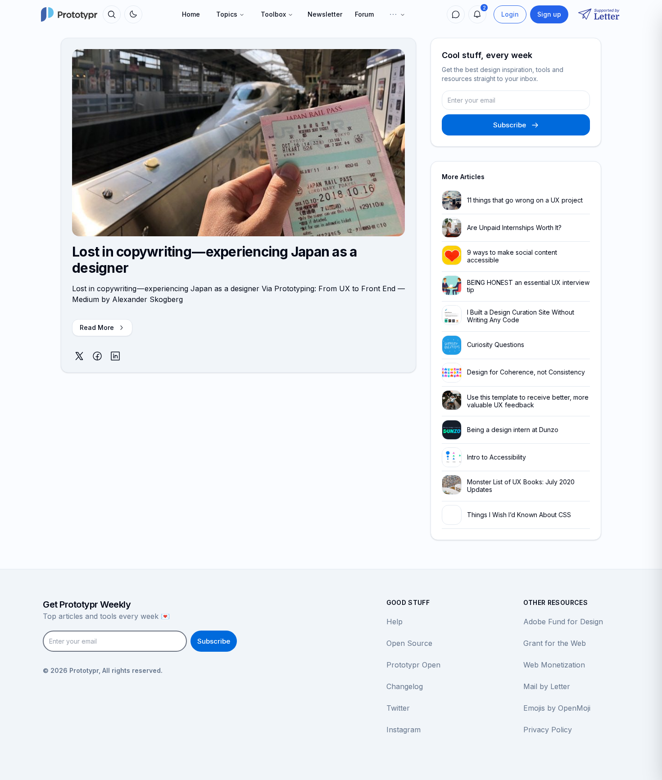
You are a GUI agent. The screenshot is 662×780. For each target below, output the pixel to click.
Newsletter (325, 14)
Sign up (549, 14)
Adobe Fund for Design (563, 621)
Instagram (403, 729)
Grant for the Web (554, 643)
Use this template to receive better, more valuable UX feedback (528, 401)
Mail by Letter (546, 686)
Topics (226, 14)
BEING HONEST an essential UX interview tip (528, 286)
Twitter (398, 707)
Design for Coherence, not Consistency (526, 372)
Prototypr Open (413, 664)
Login (510, 14)
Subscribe (509, 125)
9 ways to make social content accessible (512, 256)
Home (191, 14)
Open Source (409, 643)
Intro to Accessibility (496, 457)
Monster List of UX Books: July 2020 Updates (521, 485)
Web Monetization (554, 664)
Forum (364, 14)
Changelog (404, 686)
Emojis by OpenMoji (556, 707)
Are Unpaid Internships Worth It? (514, 227)
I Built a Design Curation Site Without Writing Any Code (520, 316)
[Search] (112, 14)
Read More (97, 327)
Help (394, 621)
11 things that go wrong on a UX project (525, 200)
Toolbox (273, 14)
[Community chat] (456, 14)
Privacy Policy (547, 729)
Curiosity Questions (495, 344)
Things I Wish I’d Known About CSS (519, 514)
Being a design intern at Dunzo (512, 429)
